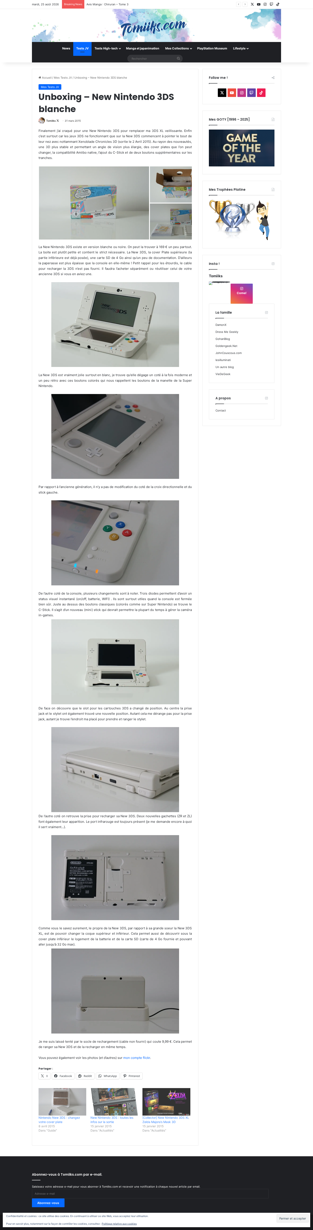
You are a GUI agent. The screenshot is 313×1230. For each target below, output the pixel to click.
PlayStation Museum (212, 48)
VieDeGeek (222, 374)
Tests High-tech (106, 48)
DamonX (220, 324)
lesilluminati (223, 360)
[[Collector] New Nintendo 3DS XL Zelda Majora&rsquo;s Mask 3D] (166, 1101)
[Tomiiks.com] (156, 25)
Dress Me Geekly (226, 331)
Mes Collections (177, 48)
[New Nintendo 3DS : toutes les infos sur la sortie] (114, 1101)
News (66, 48)
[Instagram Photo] (219, 292)
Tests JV (82, 48)
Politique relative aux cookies (119, 1223)
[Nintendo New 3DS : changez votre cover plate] (62, 1101)
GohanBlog (222, 339)
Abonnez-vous (48, 1203)
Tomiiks (51, 120)
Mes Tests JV (63, 77)
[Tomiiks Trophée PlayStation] (241, 239)
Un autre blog (224, 367)
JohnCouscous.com (228, 353)
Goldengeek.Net (226, 346)
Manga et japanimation (142, 48)
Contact (220, 410)
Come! (242, 293)
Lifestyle (239, 48)
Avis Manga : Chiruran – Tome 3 (107, 4)
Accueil (46, 77)
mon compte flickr (136, 1058)
